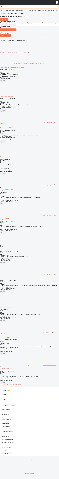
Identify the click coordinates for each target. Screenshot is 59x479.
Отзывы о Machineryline (7, 433)
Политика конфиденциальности (9, 428)
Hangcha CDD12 (4, 219)
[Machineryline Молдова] (10, 2)
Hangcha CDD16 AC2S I (6, 337)
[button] (57, 2)
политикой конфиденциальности (26, 37)
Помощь (4, 399)
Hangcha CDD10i (4, 368)
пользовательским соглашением (44, 37)
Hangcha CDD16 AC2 (6, 278)
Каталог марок (5, 436)
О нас (3, 396)
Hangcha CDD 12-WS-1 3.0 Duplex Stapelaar (12, 67)
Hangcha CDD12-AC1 (6, 307)
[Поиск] (56, 6)
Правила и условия (6, 426)
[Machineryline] (2, 10)
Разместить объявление (8, 30)
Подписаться (5, 35)
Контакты (4, 402)
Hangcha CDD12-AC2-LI (6, 96)
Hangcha (2, 249)
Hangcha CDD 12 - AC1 (6, 190)
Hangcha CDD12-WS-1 (6, 156)
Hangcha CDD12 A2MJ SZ (7, 127)
